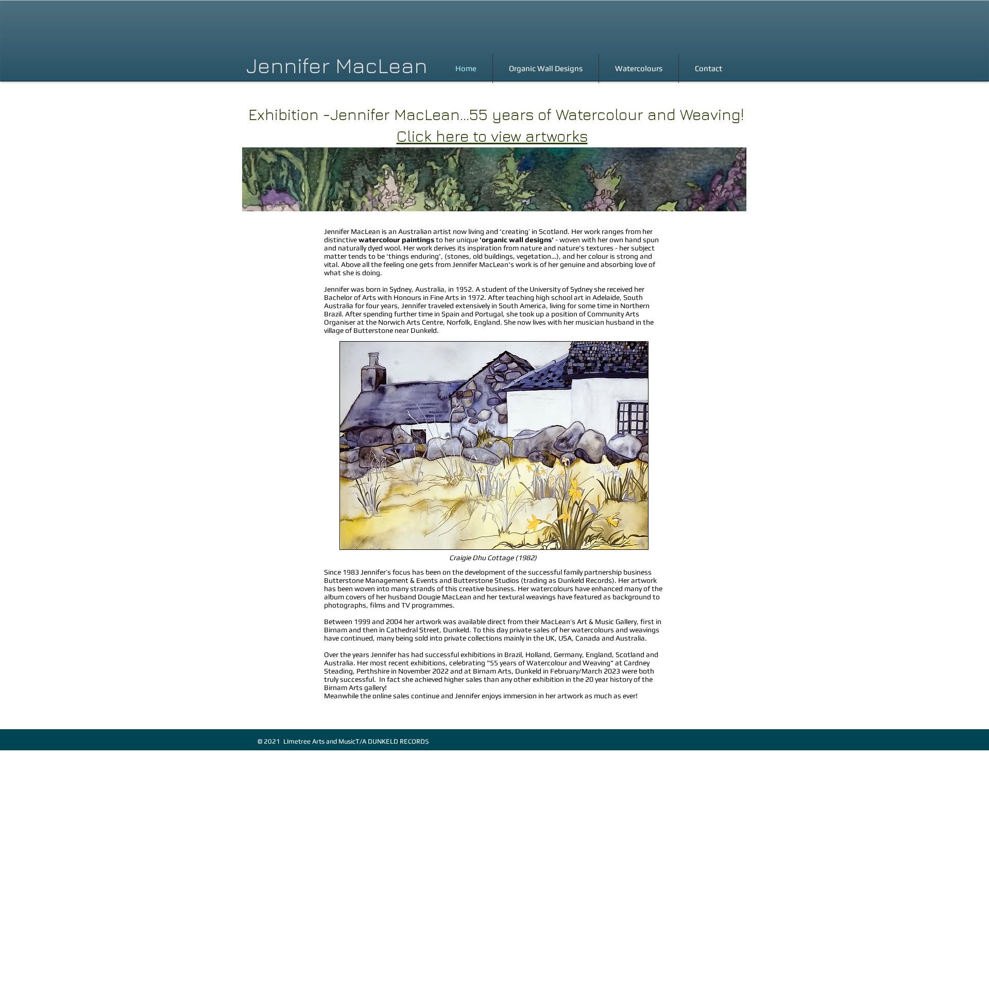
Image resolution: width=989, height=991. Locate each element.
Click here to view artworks (492, 136)
